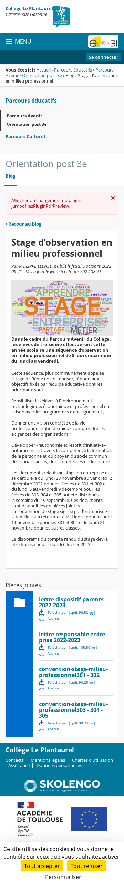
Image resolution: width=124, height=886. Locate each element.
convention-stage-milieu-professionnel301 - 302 (73, 672)
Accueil (44, 70)
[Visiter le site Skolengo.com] (62, 791)
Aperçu (49, 618)
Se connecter (103, 57)
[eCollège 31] (103, 41)
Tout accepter (42, 866)
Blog (69, 75)
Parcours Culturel (25, 136)
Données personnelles (59, 765)
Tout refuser (87, 866)
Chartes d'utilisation (92, 760)
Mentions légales (48, 760)
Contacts (15, 760)
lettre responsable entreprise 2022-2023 (73, 637)
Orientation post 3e (42, 75)
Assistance (19, 765)
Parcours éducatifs (73, 70)
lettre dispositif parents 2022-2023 (71, 602)
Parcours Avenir (24, 116)
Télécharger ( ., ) (71, 612)
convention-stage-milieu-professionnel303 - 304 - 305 (73, 710)
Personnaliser (63, 877)
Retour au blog (23, 224)
